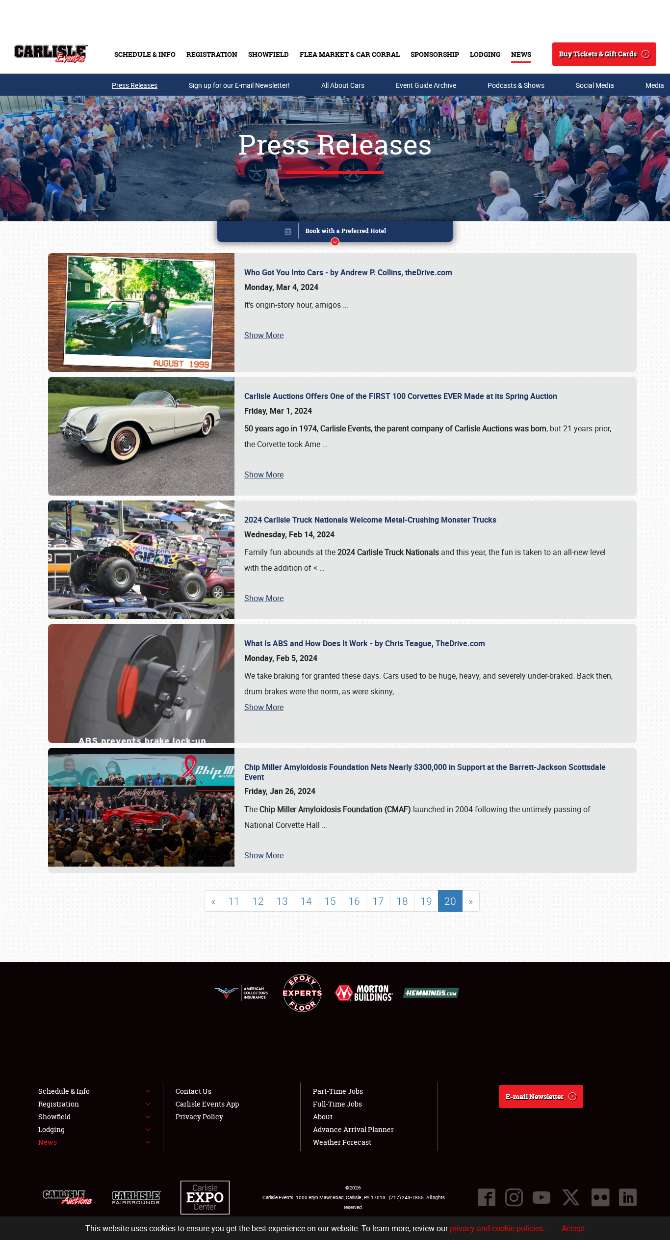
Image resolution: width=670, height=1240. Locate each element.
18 (402, 901)
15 (330, 901)
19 (426, 901)
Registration (211, 54)
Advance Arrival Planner (353, 1129)
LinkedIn (628, 1197)
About (323, 1116)
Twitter (571, 1197)
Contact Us (193, 1091)
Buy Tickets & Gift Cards (598, 53)
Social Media (595, 85)
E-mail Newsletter (535, 1096)
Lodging (485, 54)
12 (258, 901)
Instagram (514, 1197)
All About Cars (342, 85)
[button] (335, 233)
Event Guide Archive (426, 85)
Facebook (486, 1197)
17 (378, 901)
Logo (51, 54)
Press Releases (134, 85)
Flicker (600, 1197)
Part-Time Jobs (338, 1091)
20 (450, 901)
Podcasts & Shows (516, 85)
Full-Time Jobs (337, 1103)
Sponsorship (435, 54)
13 (282, 901)
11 (234, 901)
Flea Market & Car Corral (350, 54)
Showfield (268, 54)
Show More (263, 335)
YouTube (541, 1197)
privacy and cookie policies (496, 1228)
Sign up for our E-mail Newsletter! (239, 85)
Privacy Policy (199, 1116)
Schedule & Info (145, 54)
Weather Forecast (342, 1142)
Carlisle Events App (207, 1103)
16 (354, 901)
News (521, 54)
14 (306, 901)
